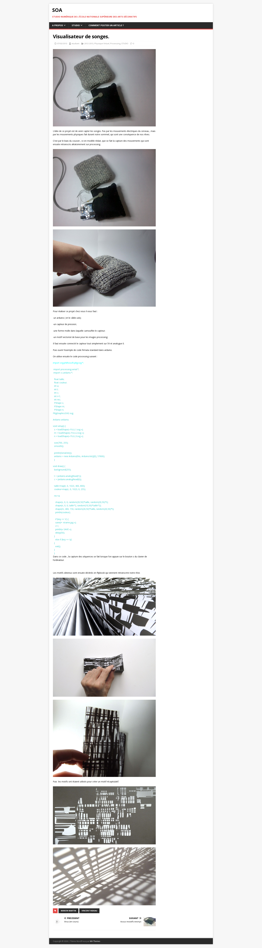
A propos (57, 25)
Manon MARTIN (68, 910)
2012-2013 (88, 43)
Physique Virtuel (101, 43)
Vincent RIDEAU (89, 910)
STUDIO (76, 25)
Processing (115, 43)
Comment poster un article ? (106, 25)
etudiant (75, 43)
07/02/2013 (62, 43)
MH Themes (95, 941)
